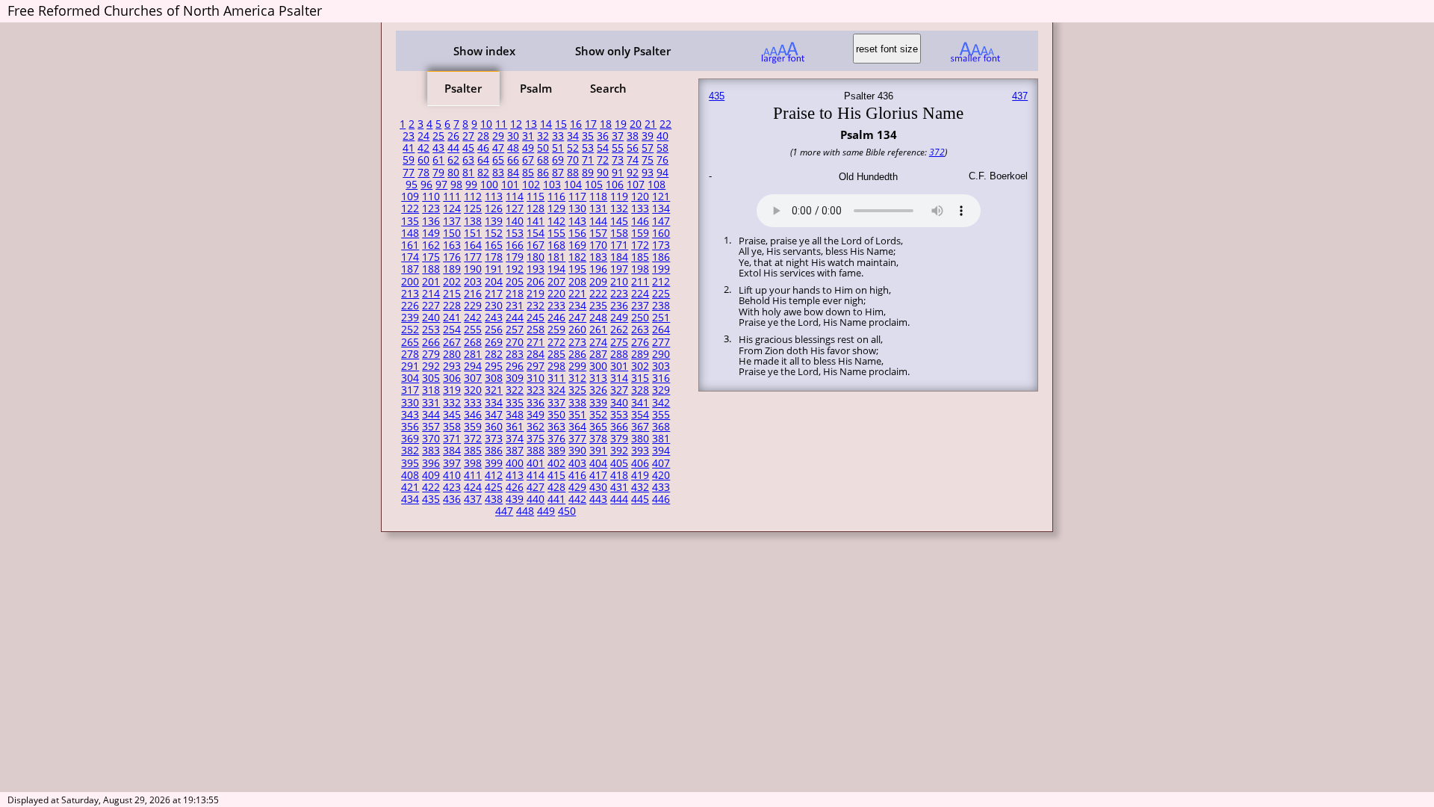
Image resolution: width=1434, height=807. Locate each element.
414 (535, 475)
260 (577, 329)
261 (598, 329)
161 (410, 245)
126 (494, 208)
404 (598, 463)
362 (535, 426)
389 (556, 450)
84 (513, 172)
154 (535, 233)
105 (594, 184)
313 (598, 378)
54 (603, 148)
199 (661, 269)
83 (498, 172)
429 (577, 487)
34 (573, 136)
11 (501, 124)
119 (619, 196)
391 (598, 450)
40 (662, 136)
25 (438, 136)
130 (577, 208)
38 (633, 136)
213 (410, 293)
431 (619, 487)
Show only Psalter (623, 50)
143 (577, 221)
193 (535, 269)
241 (452, 317)
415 (556, 475)
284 (535, 354)
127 (515, 208)
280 (452, 354)
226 (410, 305)
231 (515, 305)
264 (661, 329)
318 (431, 390)
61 (438, 160)
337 (556, 402)
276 (640, 342)
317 (410, 390)
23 (409, 136)
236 (619, 305)
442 (577, 499)
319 (452, 390)
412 (494, 475)
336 (535, 402)
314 (619, 378)
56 (633, 148)
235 (598, 305)
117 (577, 196)
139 (494, 221)
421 (410, 487)
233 (556, 305)
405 (619, 463)
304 (410, 378)
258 (535, 329)
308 (494, 378)
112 (473, 196)
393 (640, 450)
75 (648, 160)
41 (409, 148)
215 (452, 293)
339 (598, 402)
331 (431, 402)
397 (452, 463)
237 (640, 305)
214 (431, 293)
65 (498, 160)
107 (636, 184)
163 (452, 245)
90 (603, 172)
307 (473, 378)
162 (431, 245)
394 (661, 450)
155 (556, 233)
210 (619, 281)
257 (515, 329)
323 (535, 390)
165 (494, 245)
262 (619, 329)
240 (431, 317)
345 (452, 414)
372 (473, 438)
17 (591, 124)
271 (535, 342)
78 (423, 172)
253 (431, 329)
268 (473, 342)
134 (661, 208)
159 (640, 233)
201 (431, 281)
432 (640, 487)
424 (473, 487)
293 (452, 366)
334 (494, 402)
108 (656, 184)
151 (473, 233)
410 (452, 475)
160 (661, 233)
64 (483, 160)
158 (619, 233)
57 (648, 148)
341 (640, 402)
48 (513, 148)
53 (588, 148)
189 (452, 269)
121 (661, 196)
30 (513, 136)
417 (598, 475)
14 (546, 124)
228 (452, 305)
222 (598, 293)
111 (452, 196)
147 (661, 221)
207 (556, 281)
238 (661, 305)
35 (588, 136)
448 (525, 511)
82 (483, 172)
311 (556, 378)
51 (558, 148)
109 (410, 196)
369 (410, 438)
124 (452, 208)
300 (598, 366)
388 (535, 450)
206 (535, 281)
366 (619, 426)
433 (661, 487)
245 (535, 317)
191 (494, 269)
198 (640, 269)
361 (515, 426)
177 (473, 257)
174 (410, 257)
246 (556, 317)
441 (556, 499)
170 (598, 245)
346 (473, 414)
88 (573, 172)
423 (452, 487)
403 (577, 463)
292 (431, 366)
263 (640, 329)
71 (588, 160)
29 (498, 136)
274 (598, 342)
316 (661, 378)
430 (598, 487)
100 (489, 184)
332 (452, 402)
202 (452, 281)
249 (619, 317)
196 (598, 269)
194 (556, 269)
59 (409, 160)
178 (494, 257)
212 (661, 281)
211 (640, 281)
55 (618, 148)
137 (452, 221)
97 (441, 184)
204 (494, 281)
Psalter (463, 88)
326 (598, 390)
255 (473, 329)
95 (412, 184)
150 (452, 233)
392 (619, 450)
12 (516, 124)
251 (661, 317)
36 (603, 136)
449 (546, 511)
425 (494, 487)
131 (598, 208)
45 (468, 148)
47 (498, 148)
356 (410, 426)
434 (410, 499)
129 (556, 208)
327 (619, 390)
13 (531, 124)
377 (577, 438)
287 (598, 354)
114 (515, 196)
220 (556, 293)
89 (588, 172)
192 (515, 269)
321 (494, 390)
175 (431, 257)
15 (561, 124)
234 (577, 305)
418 (619, 475)
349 (535, 414)
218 (515, 293)
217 (494, 293)
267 (452, 342)
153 (515, 233)
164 (473, 245)
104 (573, 184)
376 (556, 438)
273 (577, 342)
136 (431, 221)
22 (665, 124)
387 (515, 450)
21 (651, 124)
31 (528, 136)
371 (452, 438)
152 (494, 233)
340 (619, 402)
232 (535, 305)
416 (577, 475)
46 (483, 148)
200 (410, 281)
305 (431, 378)
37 (618, 136)
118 (598, 196)
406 (640, 463)
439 (515, 499)
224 (640, 293)
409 (431, 475)
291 (410, 366)
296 (515, 366)
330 (410, 402)
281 (473, 354)
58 (662, 148)
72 (603, 160)
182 (577, 257)
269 (494, 342)
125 (473, 208)
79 (438, 172)
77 (409, 172)
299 (577, 366)
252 (410, 329)
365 (598, 426)
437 (473, 499)
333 (473, 402)
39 (648, 136)
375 (535, 438)
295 (494, 366)
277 (661, 342)
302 (640, 366)
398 (473, 463)
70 (573, 160)
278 (410, 354)
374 (515, 438)
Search (608, 88)
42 (423, 148)
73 (618, 160)
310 (535, 378)
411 (473, 475)
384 (452, 450)
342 (661, 402)
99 (471, 184)
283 (515, 354)
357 (431, 426)
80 (453, 172)
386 (494, 450)
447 (504, 511)
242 (473, 317)
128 (535, 208)
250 (640, 317)
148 (410, 233)
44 (453, 148)
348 (515, 414)
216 (473, 293)
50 (543, 148)
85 (528, 172)
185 (640, 257)
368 (661, 426)
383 (431, 450)
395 (410, 463)
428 (556, 487)
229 (473, 305)
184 (619, 257)
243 (494, 317)
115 (535, 196)
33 (558, 136)
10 (486, 124)
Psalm (536, 88)
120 (640, 196)
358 (452, 426)
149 (431, 233)
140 (515, 221)
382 (410, 450)
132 (619, 208)
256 (494, 329)
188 (431, 269)
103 (552, 184)
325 (577, 390)
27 (468, 136)
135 (410, 221)
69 (558, 160)
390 (577, 450)
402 (556, 463)
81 (468, 172)
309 (515, 378)
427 (535, 487)
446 (661, 499)
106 (615, 184)
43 (438, 148)
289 (640, 354)
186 (661, 257)
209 (598, 281)
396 (431, 463)
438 (494, 499)
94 (662, 172)
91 (618, 172)
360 (494, 426)
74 (633, 160)
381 (661, 438)
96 (426, 184)
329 (661, 390)
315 (640, 378)
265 (410, 342)
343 (410, 414)
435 (431, 499)
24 (423, 136)
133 (640, 208)
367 (640, 426)
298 (556, 366)
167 (535, 245)
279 (431, 354)
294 (473, 366)
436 (452, 499)
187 (410, 269)
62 (453, 160)
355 (661, 414)
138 (473, 221)
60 (423, 160)
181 (556, 257)
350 (556, 414)
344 (431, 414)
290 (661, 354)
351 (577, 414)
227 (431, 305)
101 (510, 184)
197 (619, 269)
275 (619, 342)
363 (556, 426)
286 (577, 354)
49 (528, 148)
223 (619, 293)
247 (577, 317)
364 (577, 426)
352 (598, 414)
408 (410, 475)
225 (661, 293)
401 (535, 463)
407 (661, 463)
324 (556, 390)
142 (556, 221)
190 (473, 269)
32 (543, 136)
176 (452, 257)
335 (515, 402)
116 (556, 196)
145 (619, 221)
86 (543, 172)
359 (473, 426)
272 (556, 342)
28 (483, 136)
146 (640, 221)
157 (598, 233)
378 (598, 438)
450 (567, 511)
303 (661, 366)
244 (515, 317)
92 (633, 172)
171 (619, 245)
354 (640, 414)
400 (515, 463)
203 (473, 281)
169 (577, 245)
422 (431, 487)
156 (577, 233)
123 (431, 208)
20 (636, 124)
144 (598, 221)
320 (473, 390)
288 (619, 354)
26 (453, 136)
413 (515, 475)
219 (535, 293)
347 (494, 414)
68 (543, 160)
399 (494, 463)
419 (640, 475)
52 (573, 148)
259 (556, 329)
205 (515, 281)
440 (535, 499)
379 (619, 438)
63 (468, 160)
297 (535, 366)
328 (640, 390)
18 (606, 124)
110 (431, 196)
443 (598, 499)
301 (619, 366)
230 (494, 305)
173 (661, 245)
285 (556, 354)
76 (662, 160)
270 (515, 342)
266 (431, 342)
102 (531, 184)
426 (515, 487)
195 (577, 269)
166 (515, 245)
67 (528, 160)
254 (452, 329)
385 (473, 450)
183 (598, 257)
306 (452, 378)
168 (556, 245)
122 (410, 208)
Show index (484, 50)
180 (535, 257)
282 (494, 354)
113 (494, 196)
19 (621, 124)
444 (619, 499)
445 (640, 499)
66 (513, 160)
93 (648, 172)
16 (576, 124)
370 (431, 438)
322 (515, 390)
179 (515, 257)
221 (577, 293)
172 (640, 245)
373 (494, 438)
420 (661, 475)
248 (598, 317)
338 (577, 402)
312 (577, 378)
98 (456, 184)
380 (640, 438)
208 (577, 281)
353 (619, 414)
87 (558, 172)
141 (535, 221)
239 (410, 317)
